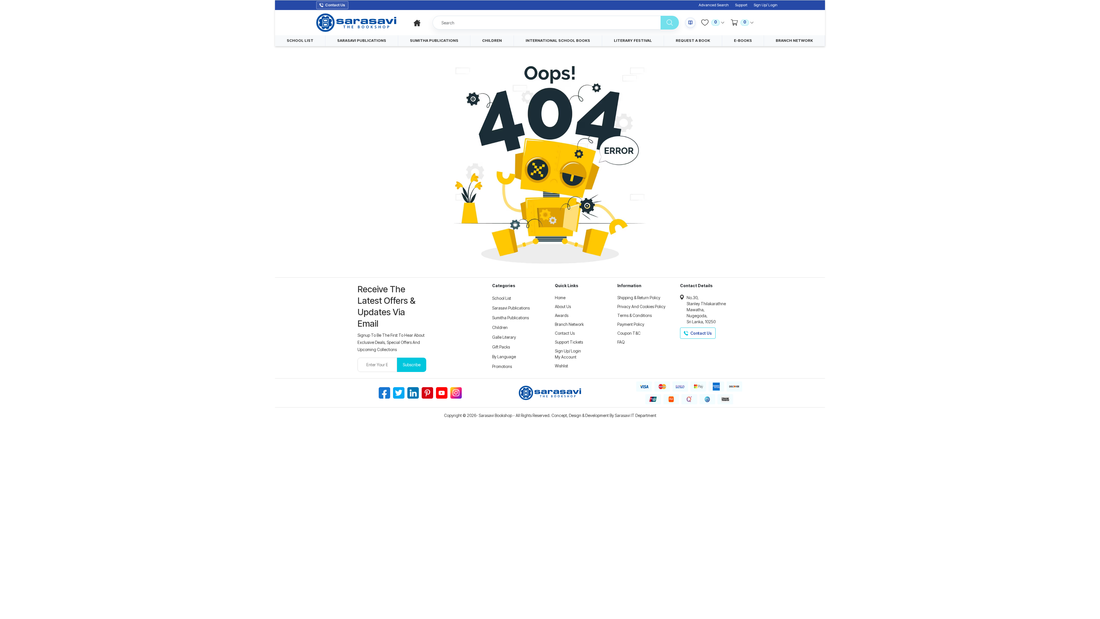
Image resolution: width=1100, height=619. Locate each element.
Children (500, 327)
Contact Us (565, 333)
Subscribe (412, 364)
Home (560, 297)
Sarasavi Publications (511, 307)
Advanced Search (714, 5)
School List (501, 298)
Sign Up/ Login (765, 5)
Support (741, 5)
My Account (565, 356)
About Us (563, 306)
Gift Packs (501, 346)
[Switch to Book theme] (690, 22)
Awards (561, 315)
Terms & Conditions (634, 315)
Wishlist (561, 365)
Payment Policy (630, 324)
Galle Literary (504, 337)
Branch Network (569, 324)
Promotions (502, 366)
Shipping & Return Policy (638, 297)
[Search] (670, 23)
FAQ (621, 342)
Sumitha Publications (510, 317)
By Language (504, 356)
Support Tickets (569, 342)
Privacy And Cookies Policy (641, 306)
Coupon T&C (629, 333)
